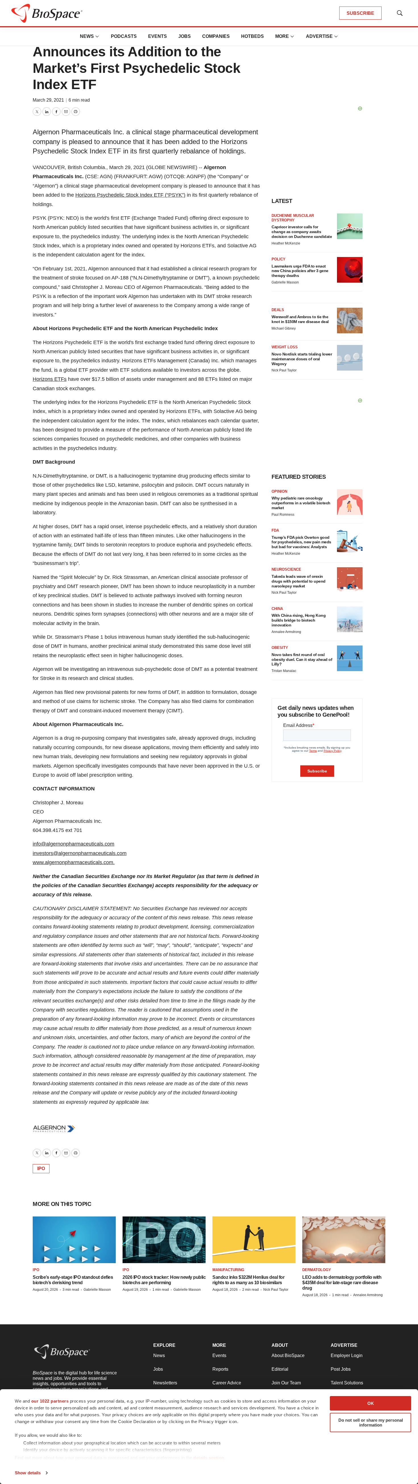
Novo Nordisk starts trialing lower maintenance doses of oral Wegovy (302, 359)
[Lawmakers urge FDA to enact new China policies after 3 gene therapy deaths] (350, 270)
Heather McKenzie (286, 243)
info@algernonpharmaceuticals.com (73, 844)
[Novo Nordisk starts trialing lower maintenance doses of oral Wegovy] (350, 358)
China (277, 609)
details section (208, 1457)
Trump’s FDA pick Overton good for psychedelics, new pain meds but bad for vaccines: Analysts (301, 542)
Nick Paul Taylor (284, 370)
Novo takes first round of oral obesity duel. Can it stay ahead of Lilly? (302, 659)
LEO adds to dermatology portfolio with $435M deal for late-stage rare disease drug (341, 1282)
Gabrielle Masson (285, 282)
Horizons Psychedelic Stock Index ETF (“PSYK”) (130, 195)
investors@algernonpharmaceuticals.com (80, 853)
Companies (216, 36)
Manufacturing (228, 1270)
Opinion (279, 491)
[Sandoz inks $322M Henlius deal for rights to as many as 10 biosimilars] (253, 1239)
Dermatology (316, 1270)
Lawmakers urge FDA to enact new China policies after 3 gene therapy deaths (300, 271)
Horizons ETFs (50, 379)
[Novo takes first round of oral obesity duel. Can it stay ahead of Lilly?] (350, 658)
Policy (278, 259)
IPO (41, 1168)
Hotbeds (252, 36)
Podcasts (124, 36)
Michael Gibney (284, 328)
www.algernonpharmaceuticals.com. (74, 862)
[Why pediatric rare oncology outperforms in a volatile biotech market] (350, 502)
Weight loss (285, 347)
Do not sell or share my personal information (370, 1422)
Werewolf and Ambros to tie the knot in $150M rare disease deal (300, 319)
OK (370, 1403)
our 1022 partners (50, 1401)
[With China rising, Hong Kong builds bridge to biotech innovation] (350, 619)
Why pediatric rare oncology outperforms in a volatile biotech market (301, 503)
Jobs (184, 36)
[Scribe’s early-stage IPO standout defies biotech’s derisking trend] (74, 1239)
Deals (278, 310)
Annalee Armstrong (286, 632)
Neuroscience (286, 569)
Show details (28, 1472)
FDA (275, 530)
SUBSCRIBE (360, 13)
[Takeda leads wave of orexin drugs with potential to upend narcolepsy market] (350, 580)
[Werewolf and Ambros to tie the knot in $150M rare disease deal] (350, 320)
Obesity (280, 648)
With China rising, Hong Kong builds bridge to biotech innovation (299, 620)
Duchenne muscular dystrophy (293, 217)
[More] (97, 36)
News (87, 36)
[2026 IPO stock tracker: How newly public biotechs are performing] (164, 1239)
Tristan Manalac (284, 671)
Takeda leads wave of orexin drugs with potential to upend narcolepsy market (299, 581)
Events (157, 36)
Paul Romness (283, 515)
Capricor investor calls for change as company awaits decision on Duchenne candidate (302, 232)
